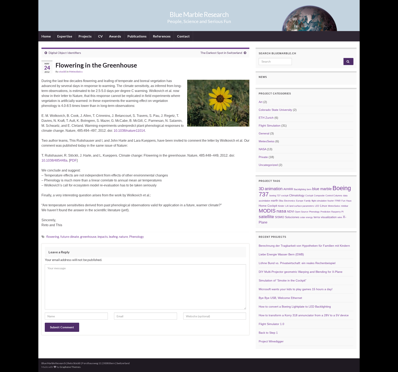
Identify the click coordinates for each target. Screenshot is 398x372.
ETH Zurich (266, 117)
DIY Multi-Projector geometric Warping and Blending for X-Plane (300, 271)
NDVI (290, 211)
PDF (73, 160)
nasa (281, 211)
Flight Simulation (269, 125)
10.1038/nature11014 (129, 130)
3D (261, 188)
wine (339, 217)
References (162, 36)
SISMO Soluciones (287, 217)
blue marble (322, 189)
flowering (52, 236)
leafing (113, 236)
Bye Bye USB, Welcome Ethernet (280, 298)
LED (317, 206)
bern (309, 189)
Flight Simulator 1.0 (271, 324)
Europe (299, 200)
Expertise (64, 36)
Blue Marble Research (199, 14)
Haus (349, 200)
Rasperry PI (337, 211)
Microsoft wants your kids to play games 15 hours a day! (295, 289)
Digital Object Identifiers (65, 52)
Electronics (289, 200)
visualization (329, 217)
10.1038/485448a (54, 160)
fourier (331, 200)
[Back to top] (388, 363)
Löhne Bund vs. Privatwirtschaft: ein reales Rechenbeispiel (297, 263)
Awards (115, 36)
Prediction (325, 211)
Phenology (136, 236)
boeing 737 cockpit (278, 195)
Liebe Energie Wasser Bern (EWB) (281, 254)
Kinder (281, 206)
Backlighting (300, 189)
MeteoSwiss (76, 71)
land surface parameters (301, 206)
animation (274, 188)
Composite (319, 195)
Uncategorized (268, 165)
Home (46, 36)
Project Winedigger (271, 341)
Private (263, 157)
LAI (287, 206)
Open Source (301, 211)
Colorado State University (275, 109)
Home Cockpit (268, 205)
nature (123, 236)
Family (307, 200)
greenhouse (88, 236)
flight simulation (319, 200)
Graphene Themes (70, 366)
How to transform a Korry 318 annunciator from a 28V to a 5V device (304, 315)
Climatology (297, 195)
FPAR (338, 200)
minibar (344, 206)
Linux (323, 205)
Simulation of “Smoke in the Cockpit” (282, 280)
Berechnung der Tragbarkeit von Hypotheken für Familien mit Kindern (304, 245)
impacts (103, 236)
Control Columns (333, 195)
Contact (183, 36)
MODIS (267, 211)
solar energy (306, 217)
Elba (281, 200)
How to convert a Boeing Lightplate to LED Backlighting (295, 306)
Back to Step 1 (268, 332)
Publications (137, 36)
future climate (69, 236)
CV (100, 36)
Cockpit (309, 195)
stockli (62, 71)
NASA (262, 149)
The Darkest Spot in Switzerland (221, 52)
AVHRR (288, 189)
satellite (266, 216)
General (264, 133)
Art (260, 102)
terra (317, 217)
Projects (85, 36)
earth (274, 200)
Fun (343, 200)
